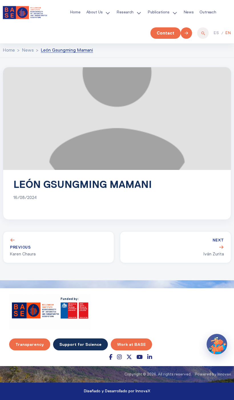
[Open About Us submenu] (107, 12)
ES (216, 33)
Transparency (29, 344)
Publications (158, 12)
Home (75, 12)
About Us (94, 12)
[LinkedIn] (149, 357)
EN (228, 33)
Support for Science (80, 344)
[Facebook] (110, 357)
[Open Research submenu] (138, 12)
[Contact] (186, 33)
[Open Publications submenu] (174, 12)
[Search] (203, 33)
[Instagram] (119, 357)
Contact (165, 33)
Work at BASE (131, 344)
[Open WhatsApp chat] (217, 344)
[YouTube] (139, 357)
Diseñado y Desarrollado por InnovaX (117, 391)
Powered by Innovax (213, 374)
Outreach (207, 12)
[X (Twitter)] (129, 357)
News (189, 12)
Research (125, 12)
